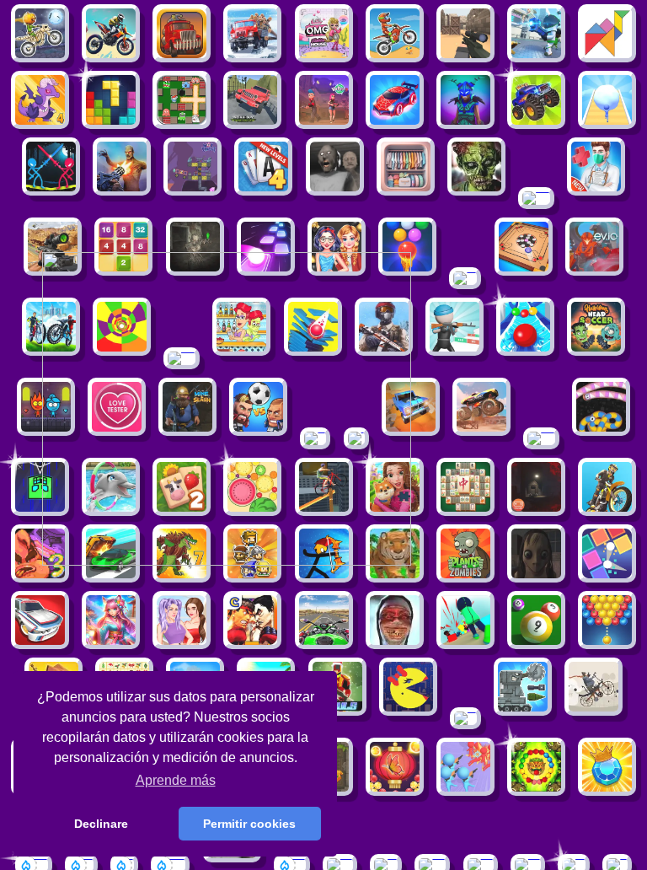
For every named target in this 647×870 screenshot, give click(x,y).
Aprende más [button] (176, 780)
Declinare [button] (101, 823)
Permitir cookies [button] (249, 823)
